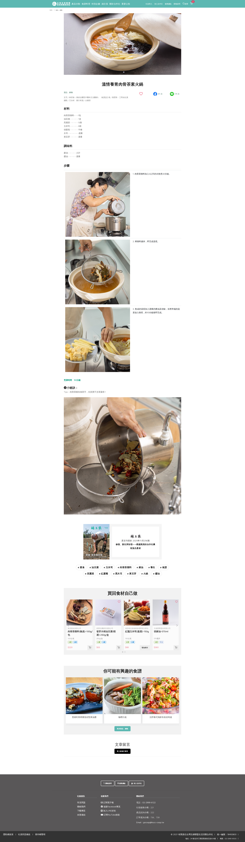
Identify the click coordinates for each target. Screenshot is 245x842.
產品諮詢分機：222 (145, 812)
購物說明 (177, 4)
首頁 (51, 10)
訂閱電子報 (108, 802)
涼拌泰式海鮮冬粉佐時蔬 (84, 717)
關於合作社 (114, 4)
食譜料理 (86, 4)
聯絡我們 (81, 806)
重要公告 (126, 4)
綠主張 (105, 4)
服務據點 (168, 4)
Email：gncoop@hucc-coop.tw (150, 822)
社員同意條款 (24, 834)
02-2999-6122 (146, 802)
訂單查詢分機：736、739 (148, 817)
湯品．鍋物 (59, 10)
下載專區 (81, 811)
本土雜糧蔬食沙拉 (122, 717)
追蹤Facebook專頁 (111, 806)
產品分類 (76, 4)
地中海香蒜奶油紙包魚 (161, 717)
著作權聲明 (40, 834)
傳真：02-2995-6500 (228, 839)
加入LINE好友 (109, 811)
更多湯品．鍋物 (122, 729)
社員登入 (149, 4)
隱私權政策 (8, 834)
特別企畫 (96, 4)
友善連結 (81, 815)
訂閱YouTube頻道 (111, 815)
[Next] (178, 43)
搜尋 (186, 4)
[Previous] (66, 43)
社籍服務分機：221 (145, 807)
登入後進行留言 (122, 751)
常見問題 (81, 802)
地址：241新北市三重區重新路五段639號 (200, 839)
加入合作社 (158, 4)
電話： (139, 802)
